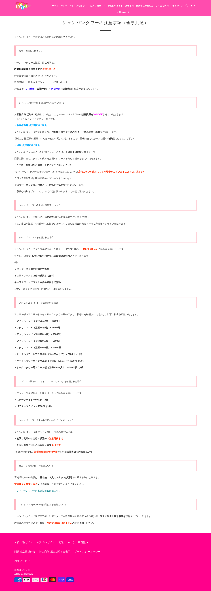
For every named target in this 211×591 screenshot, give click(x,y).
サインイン (178, 6)
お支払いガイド (115, 6)
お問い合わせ (123, 12)
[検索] (187, 5)
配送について (66, 542)
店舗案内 (129, 6)
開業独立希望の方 (145, 6)
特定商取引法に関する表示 (55, 551)
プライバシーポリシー (87, 551)
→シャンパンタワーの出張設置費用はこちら (37, 490)
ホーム (55, 6)
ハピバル (26, 569)
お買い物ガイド (98, 6)
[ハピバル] (30, 5)
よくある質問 (162, 6)
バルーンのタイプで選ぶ (73, 6)
